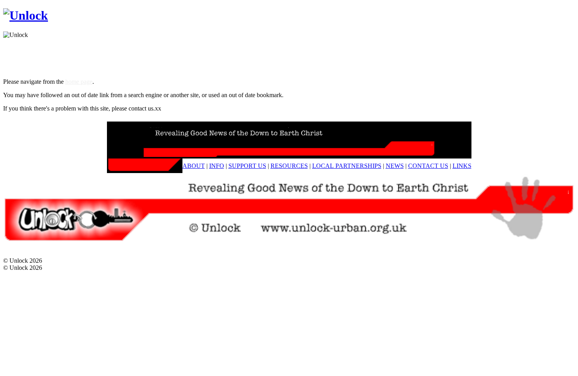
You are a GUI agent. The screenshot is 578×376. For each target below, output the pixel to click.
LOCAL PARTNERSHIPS (346, 165)
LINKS (462, 165)
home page (78, 81)
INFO (216, 165)
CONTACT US (428, 165)
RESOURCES (289, 165)
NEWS (395, 165)
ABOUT (193, 165)
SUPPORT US (247, 165)
